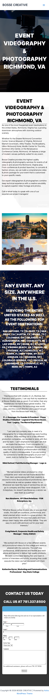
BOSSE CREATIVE (15, 5)
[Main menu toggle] (43, 5)
